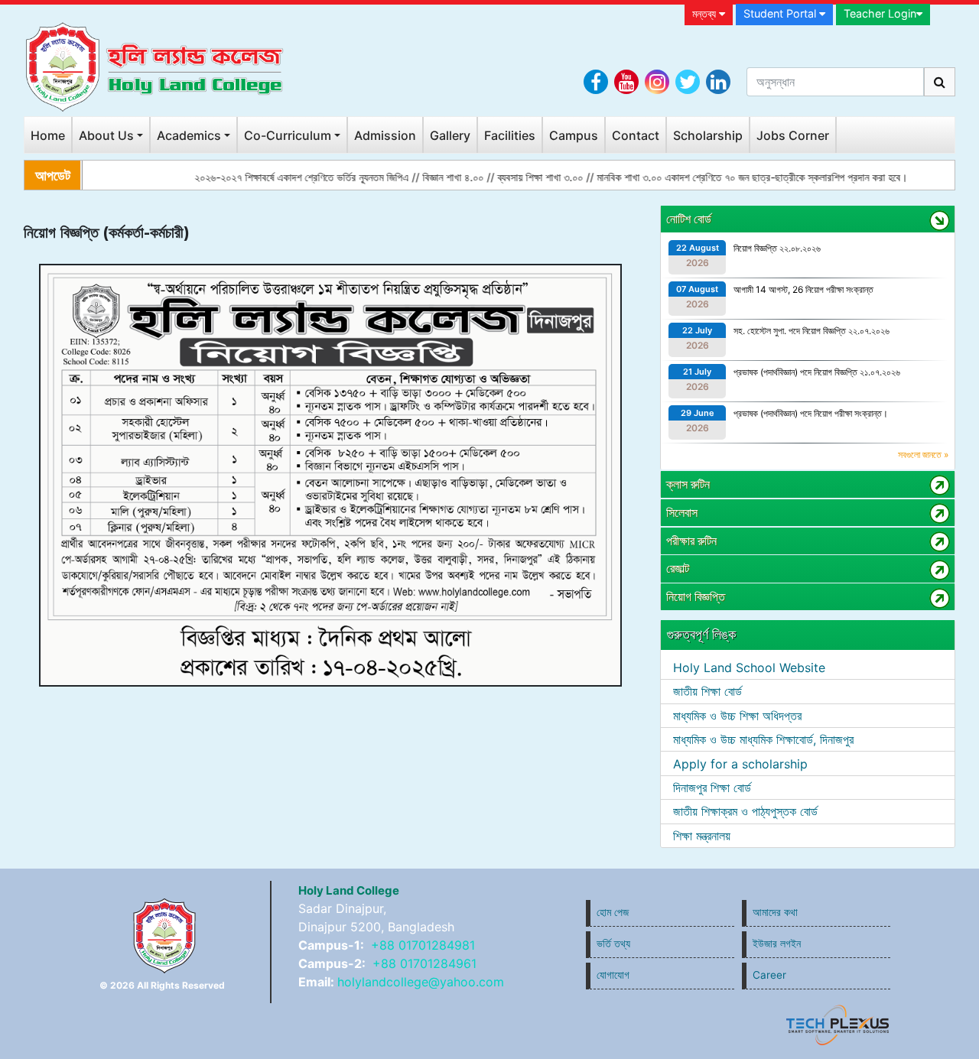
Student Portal (781, 13)
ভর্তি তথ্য (613, 943)
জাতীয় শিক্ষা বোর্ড (707, 691)
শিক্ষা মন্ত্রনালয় (701, 835)
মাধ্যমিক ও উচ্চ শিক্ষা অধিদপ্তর (737, 715)
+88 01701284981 (423, 945)
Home (48, 135)
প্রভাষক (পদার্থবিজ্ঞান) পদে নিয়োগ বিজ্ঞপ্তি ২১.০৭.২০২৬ (816, 372)
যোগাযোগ (613, 975)
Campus (573, 135)
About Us (106, 135)
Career (769, 975)
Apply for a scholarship (740, 764)
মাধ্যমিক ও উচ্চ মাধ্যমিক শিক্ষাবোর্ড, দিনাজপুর (763, 739)
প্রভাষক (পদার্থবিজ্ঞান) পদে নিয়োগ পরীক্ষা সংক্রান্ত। (810, 413)
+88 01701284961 (424, 963)
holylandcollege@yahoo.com (420, 981)
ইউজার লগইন (777, 943)
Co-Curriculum (287, 135)
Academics (189, 135)
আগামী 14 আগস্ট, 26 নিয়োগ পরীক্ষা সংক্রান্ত (803, 289)
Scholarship (708, 135)
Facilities (509, 135)
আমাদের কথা (775, 912)
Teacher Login (880, 13)
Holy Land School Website (749, 667)
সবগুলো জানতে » (923, 454)
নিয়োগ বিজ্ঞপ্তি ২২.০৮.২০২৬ (777, 248)
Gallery (450, 135)
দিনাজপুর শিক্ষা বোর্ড (712, 787)
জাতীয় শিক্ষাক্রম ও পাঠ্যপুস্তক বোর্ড (745, 811)
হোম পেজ (613, 912)
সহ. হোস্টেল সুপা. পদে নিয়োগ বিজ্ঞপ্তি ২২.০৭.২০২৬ (811, 330)
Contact (635, 135)
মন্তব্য (705, 13)
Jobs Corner (792, 135)
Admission (385, 135)
